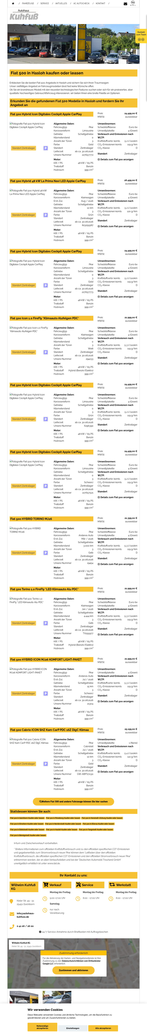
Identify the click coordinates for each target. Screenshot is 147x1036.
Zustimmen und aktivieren (73, 970)
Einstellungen (72, 1028)
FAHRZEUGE (28, 3)
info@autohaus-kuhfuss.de (25, 915)
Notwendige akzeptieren (42, 1027)
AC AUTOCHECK (81, 3)
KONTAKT (100, 3)
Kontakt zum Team (141, 33)
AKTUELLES (61, 3)
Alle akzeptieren (103, 1028)
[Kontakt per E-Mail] (125, 3)
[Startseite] (133, 3)
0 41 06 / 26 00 (25, 926)
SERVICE (44, 3)
